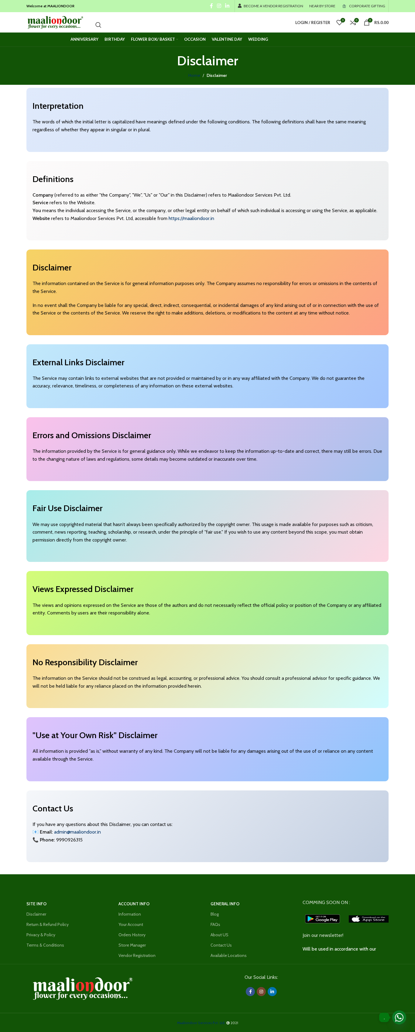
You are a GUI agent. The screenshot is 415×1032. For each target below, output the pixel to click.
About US (219, 934)
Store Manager (132, 945)
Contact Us (221, 945)
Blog (215, 914)
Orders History (132, 934)
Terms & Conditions (45, 945)
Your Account (130, 924)
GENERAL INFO (225, 903)
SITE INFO (36, 903)
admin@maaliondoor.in (77, 832)
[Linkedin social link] (227, 6)
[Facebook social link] (211, 6)
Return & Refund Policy (47, 924)
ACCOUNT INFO (133, 903)
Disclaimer (36, 914)
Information (129, 914)
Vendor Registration (137, 955)
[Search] (98, 25)
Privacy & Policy (40, 934)
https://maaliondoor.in (191, 218)
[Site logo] (54, 22)
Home (194, 75)
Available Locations (229, 955)
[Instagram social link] (219, 6)
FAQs (215, 924)
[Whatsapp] (399, 1017)
